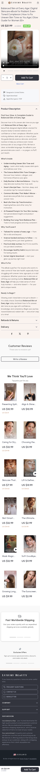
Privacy (26, 758)
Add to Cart (30, 769)
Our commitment (8, 733)
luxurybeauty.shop (9, 721)
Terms (21, 758)
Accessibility (33, 758)
